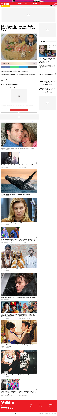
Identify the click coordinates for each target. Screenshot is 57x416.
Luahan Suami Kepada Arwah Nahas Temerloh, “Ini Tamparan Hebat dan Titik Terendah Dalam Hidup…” (47, 81)
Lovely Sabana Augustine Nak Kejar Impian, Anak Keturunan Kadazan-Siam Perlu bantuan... (47, 60)
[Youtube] (51, 5)
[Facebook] (46, 5)
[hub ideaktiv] (54, 3)
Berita (9, 23)
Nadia (3, 31)
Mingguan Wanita (4, 23)
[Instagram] (48, 5)
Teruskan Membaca (19, 110)
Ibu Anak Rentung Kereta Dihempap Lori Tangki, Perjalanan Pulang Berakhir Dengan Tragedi (47, 90)
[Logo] (5, 4)
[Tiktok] (50, 5)
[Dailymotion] (53, 5)
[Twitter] (49, 5)
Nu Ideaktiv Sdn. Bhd (46, 413)
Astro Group (54, 413)
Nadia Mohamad (42, 62)
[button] (51, 3)
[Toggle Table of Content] (34, 63)
